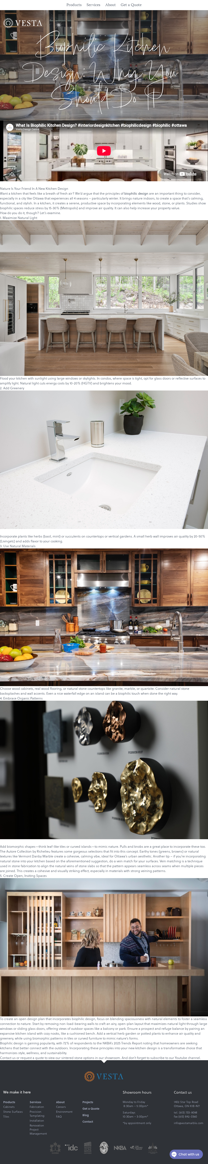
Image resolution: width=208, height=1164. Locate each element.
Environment (64, 1112)
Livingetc (7, 541)
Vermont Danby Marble (35, 856)
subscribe (157, 1057)
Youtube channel (187, 1057)
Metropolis (69, 208)
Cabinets (9, 1107)
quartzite (147, 688)
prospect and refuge (156, 1028)
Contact (87, 1121)
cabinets (27, 688)
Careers (61, 1107)
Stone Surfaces (13, 1112)
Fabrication (37, 1107)
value (175, 208)
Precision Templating (37, 1114)
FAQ (59, 1117)
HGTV (86, 383)
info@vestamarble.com (188, 1123)
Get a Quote (131, 5)
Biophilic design (12, 1043)
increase (144, 208)
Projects (87, 1102)
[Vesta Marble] (22, 23)
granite (117, 688)
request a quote (32, 1057)
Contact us (8, 1057)
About (110, 5)
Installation (37, 1121)
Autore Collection (19, 851)
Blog (85, 1115)
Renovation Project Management (38, 1129)
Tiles (6, 1117)
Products (74, 5)
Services (93, 5)
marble (129, 688)
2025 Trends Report (128, 1043)
